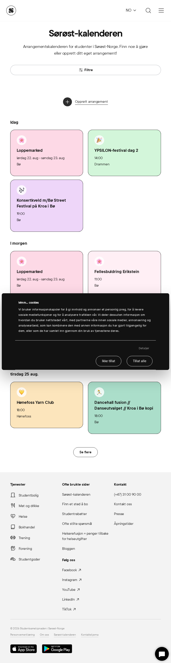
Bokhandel (27, 527)
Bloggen (68, 548)
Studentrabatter (74, 514)
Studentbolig (29, 495)
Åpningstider (123, 523)
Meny (161, 10)
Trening (24, 538)
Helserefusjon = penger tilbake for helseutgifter (85, 536)
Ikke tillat (108, 361)
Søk (147, 10)
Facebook (69, 570)
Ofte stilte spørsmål (77, 523)
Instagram (69, 580)
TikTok (66, 609)
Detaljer (144, 348)
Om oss (44, 634)
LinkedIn (68, 599)
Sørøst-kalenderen (76, 494)
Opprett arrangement (91, 101)
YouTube (68, 589)
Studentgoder (29, 559)
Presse (119, 514)
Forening (25, 548)
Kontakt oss (123, 504)
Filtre (88, 70)
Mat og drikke (29, 506)
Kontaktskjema (89, 634)
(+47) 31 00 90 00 (127, 494)
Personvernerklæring (22, 634)
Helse (23, 516)
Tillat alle (139, 361)
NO (128, 10)
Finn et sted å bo (75, 504)
